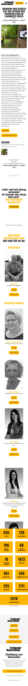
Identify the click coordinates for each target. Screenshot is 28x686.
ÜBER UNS (14, 625)
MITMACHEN (19, 3)
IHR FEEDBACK (14, 637)
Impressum (17, 680)
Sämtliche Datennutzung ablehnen (14, 675)
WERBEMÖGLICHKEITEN (14, 642)
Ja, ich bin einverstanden (14, 671)
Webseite (5, 130)
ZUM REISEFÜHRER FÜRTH (9, 135)
